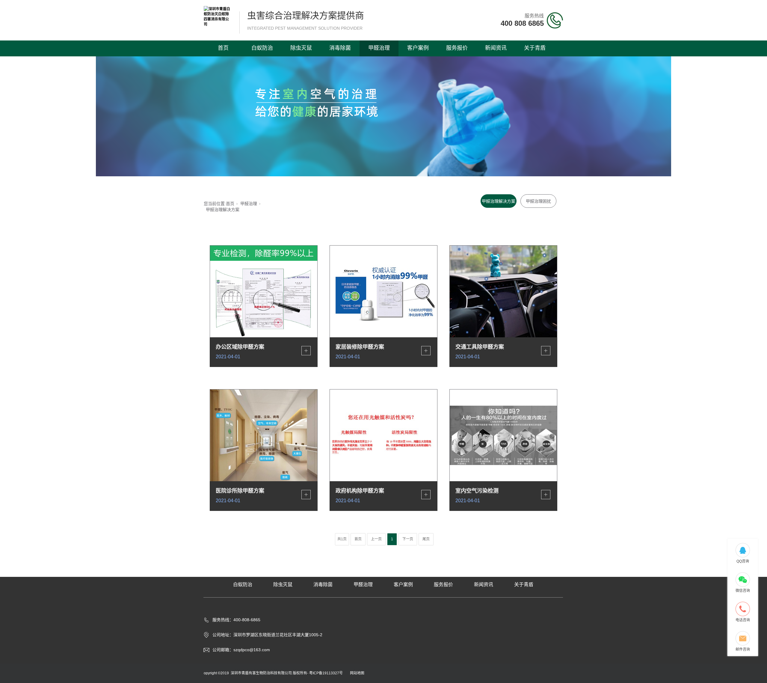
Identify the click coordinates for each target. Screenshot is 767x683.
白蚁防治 (262, 48)
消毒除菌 (340, 48)
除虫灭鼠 (301, 48)
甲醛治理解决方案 (498, 201)
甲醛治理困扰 (538, 201)
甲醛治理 (379, 48)
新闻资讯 (496, 48)
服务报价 (457, 48)
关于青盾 (535, 48)
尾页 (426, 539)
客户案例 (418, 48)
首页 (223, 48)
